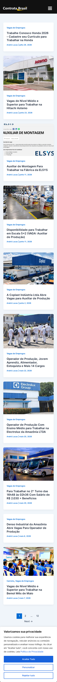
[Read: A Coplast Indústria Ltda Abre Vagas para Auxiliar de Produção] (28, 268)
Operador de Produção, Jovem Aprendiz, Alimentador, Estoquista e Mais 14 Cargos (27, 362)
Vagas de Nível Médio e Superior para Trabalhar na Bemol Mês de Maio (24, 590)
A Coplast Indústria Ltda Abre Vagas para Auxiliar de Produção (28, 296)
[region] (28, 654)
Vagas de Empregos (16, 28)
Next (28, 621)
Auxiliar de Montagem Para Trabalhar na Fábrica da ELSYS (27, 168)
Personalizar (28, 667)
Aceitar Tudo (28, 659)
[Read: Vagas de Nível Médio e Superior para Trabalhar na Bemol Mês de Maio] (28, 561)
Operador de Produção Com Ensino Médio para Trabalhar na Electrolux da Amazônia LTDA (28, 428)
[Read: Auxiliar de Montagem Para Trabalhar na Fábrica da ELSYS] (28, 139)
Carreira (10, 581)
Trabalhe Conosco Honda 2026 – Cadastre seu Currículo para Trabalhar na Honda (27, 36)
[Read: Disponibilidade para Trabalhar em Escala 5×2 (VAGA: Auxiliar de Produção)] (28, 202)
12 (37, 615)
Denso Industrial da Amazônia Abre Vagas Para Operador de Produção (27, 528)
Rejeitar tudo (28, 675)
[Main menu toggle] (50, 8)
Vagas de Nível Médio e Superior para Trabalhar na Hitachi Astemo (24, 104)
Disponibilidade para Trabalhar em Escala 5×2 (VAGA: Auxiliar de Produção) (27, 233)
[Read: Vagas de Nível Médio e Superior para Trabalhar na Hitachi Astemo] (28, 73)
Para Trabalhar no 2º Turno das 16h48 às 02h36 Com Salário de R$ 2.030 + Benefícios (28, 494)
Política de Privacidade (32, 651)
